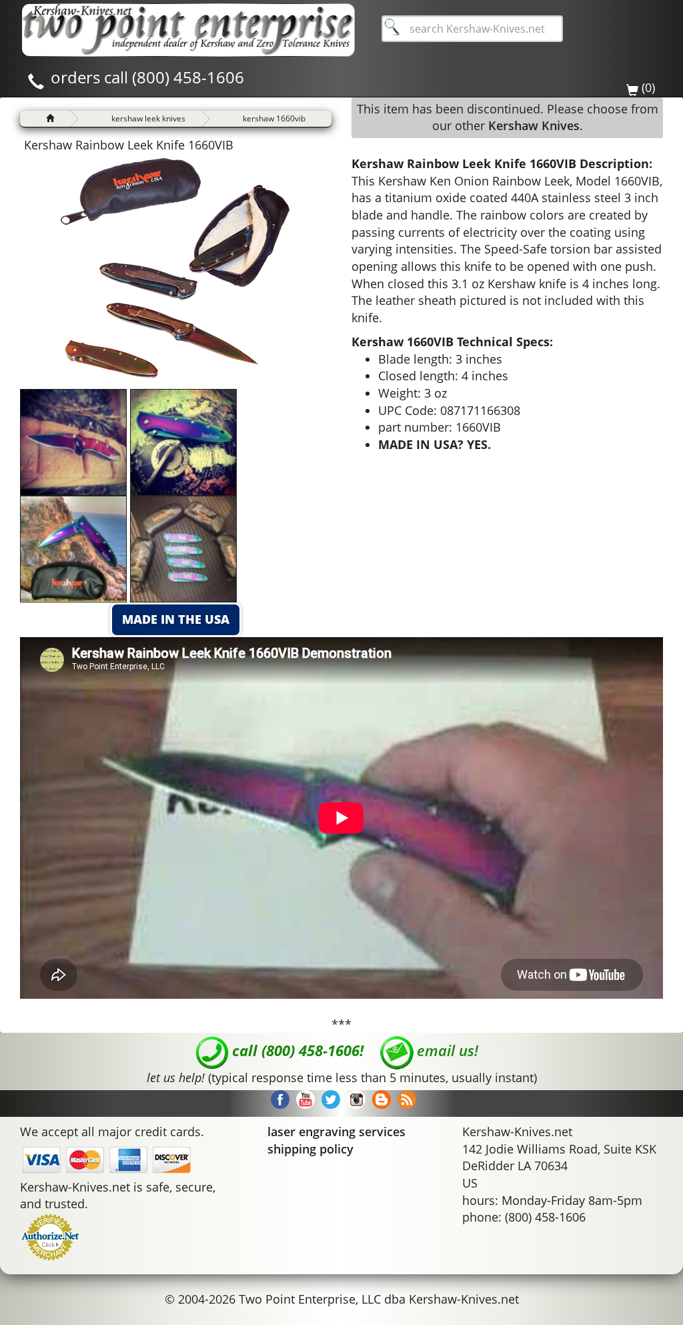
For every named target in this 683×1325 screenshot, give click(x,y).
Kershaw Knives (534, 125)
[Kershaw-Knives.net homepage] (45, 119)
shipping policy (310, 1149)
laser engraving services (336, 1132)
